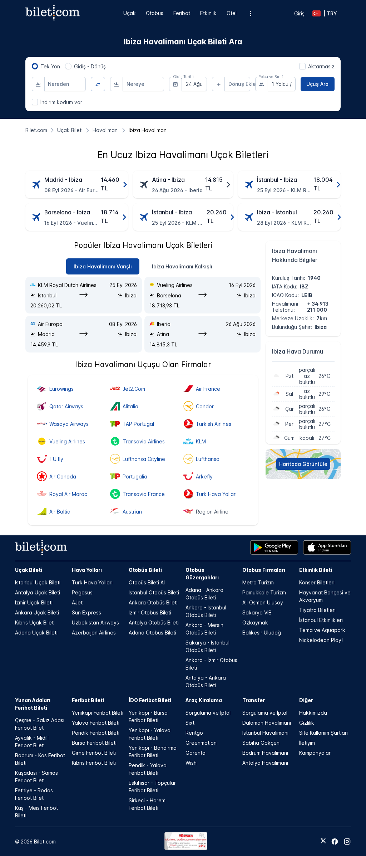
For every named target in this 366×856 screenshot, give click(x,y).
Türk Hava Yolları (92, 582)
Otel (232, 13)
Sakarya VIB (257, 612)
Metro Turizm (258, 582)
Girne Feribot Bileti (94, 753)
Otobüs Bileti (145, 570)
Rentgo (194, 733)
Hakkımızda (313, 713)
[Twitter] (323, 841)
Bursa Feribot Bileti (94, 743)
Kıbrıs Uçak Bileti (35, 622)
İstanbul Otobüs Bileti (154, 592)
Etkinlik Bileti (315, 570)
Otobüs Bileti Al (147, 582)
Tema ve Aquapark (322, 630)
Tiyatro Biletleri (317, 610)
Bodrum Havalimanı (265, 753)
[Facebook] (334, 841)
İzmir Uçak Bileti (34, 602)
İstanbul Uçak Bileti (37, 582)
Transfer (253, 700)
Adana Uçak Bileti (36, 632)
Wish (191, 763)
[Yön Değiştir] (98, 84)
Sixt (190, 723)
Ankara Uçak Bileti (37, 612)
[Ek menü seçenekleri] (250, 13)
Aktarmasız (321, 66)
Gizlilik (306, 723)
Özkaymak (255, 622)
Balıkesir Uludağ (261, 632)
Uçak (129, 13)
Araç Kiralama (204, 700)
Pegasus (82, 592)
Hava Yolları (87, 570)
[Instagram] (347, 841)
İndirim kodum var (61, 102)
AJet (77, 602)
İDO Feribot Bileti (150, 700)
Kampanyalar (315, 753)
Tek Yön (50, 66)
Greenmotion (201, 743)
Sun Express (86, 612)
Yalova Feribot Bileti (95, 723)
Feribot (181, 13)
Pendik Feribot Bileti (95, 733)
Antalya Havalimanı (265, 763)
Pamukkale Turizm (264, 592)
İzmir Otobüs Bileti (150, 612)
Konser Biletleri (317, 582)
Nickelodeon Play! (321, 640)
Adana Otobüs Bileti (152, 632)
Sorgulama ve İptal (208, 713)
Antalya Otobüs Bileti (154, 622)
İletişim (307, 743)
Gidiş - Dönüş (90, 66)
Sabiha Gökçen (261, 743)
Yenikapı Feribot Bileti (97, 713)
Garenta (196, 753)
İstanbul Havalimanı (265, 733)
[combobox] (65, 84)
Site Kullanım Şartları (323, 733)
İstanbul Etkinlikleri (321, 620)
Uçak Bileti (28, 570)
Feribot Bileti (88, 700)
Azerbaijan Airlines (94, 632)
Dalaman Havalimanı (266, 723)
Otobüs (154, 13)
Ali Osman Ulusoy (262, 602)
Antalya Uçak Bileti (37, 592)
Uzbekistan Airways (95, 622)
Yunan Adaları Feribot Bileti (32, 704)
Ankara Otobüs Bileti (153, 602)
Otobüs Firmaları (263, 570)
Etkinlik (208, 13)
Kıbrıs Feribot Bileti (94, 763)
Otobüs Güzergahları (202, 573)
